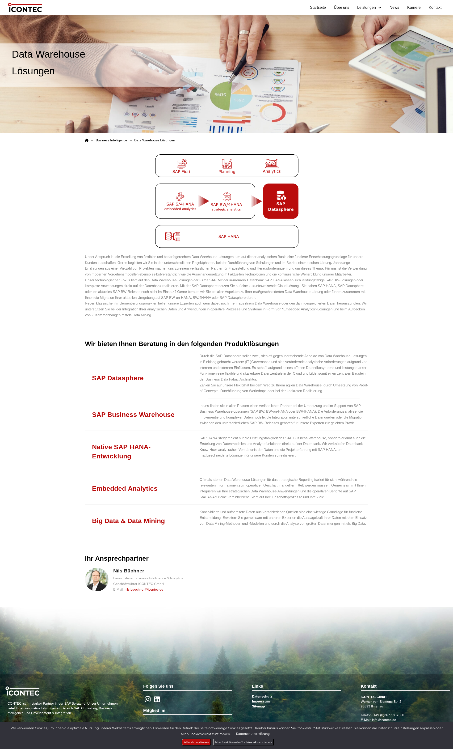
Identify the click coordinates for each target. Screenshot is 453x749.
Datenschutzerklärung (253, 734)
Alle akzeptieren (196, 742)
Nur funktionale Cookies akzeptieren (243, 742)
